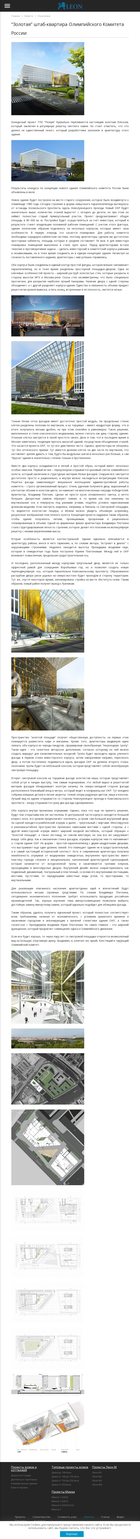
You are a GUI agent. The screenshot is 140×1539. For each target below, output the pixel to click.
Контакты (40, 1520)
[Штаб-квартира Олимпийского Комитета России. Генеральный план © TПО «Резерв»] (47, 1103)
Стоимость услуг (67, 1517)
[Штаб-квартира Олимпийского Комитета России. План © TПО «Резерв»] (47, 1184)
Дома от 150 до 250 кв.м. (65, 1480)
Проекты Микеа (63, 1492)
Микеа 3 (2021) (60, 1501)
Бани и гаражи (19, 1487)
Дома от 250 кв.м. (61, 1484)
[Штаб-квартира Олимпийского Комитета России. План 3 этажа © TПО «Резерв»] (47, 1322)
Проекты (20, 1517)
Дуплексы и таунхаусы (24, 1479)
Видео (120, 1517)
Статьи (105, 1517)
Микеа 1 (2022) (60, 1497)
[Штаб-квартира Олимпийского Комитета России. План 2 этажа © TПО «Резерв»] (47, 1276)
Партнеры (21, 1520)
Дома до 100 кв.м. (62, 1472)
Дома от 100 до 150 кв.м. (65, 1476)
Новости (89, 1517)
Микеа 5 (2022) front (63, 1505)
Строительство (41, 1517)
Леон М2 (97, 1476)
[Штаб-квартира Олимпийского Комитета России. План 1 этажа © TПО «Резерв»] (47, 1230)
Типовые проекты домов (70, 1467)
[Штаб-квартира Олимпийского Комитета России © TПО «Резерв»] (47, 114)
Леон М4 (97, 1484)
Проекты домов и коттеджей (24, 1468)
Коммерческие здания (24, 1483)
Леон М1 (97, 1472)
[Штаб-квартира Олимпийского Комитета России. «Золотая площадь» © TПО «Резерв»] (47, 335)
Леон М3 (97, 1480)
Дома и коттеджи (21, 1475)
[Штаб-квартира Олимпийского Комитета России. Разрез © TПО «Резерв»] (47, 1395)
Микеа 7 (56, 1509)
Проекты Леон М (104, 1467)
